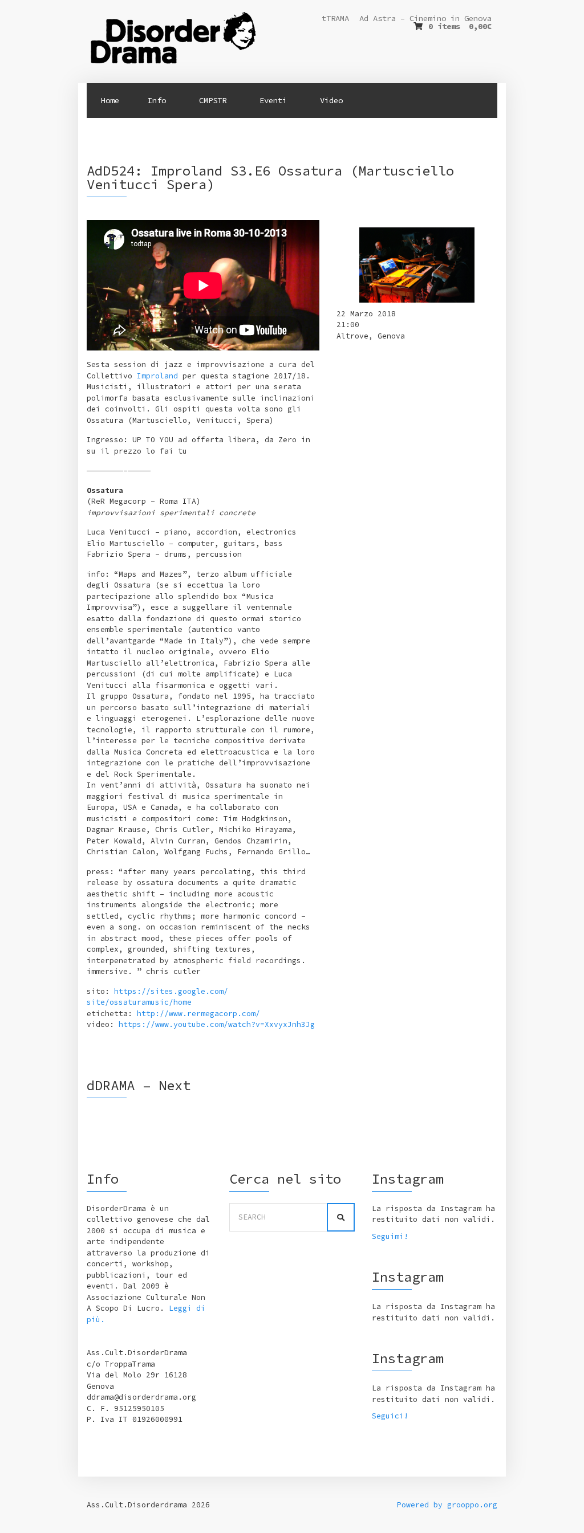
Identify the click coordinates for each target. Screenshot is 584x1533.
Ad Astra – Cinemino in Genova (425, 18)
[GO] (341, 1217)
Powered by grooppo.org (447, 1505)
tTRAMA (335, 18)
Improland (157, 376)
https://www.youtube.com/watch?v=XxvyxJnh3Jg (217, 1024)
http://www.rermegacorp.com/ (198, 1013)
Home (110, 100)
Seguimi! (390, 1236)
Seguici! (390, 1416)
